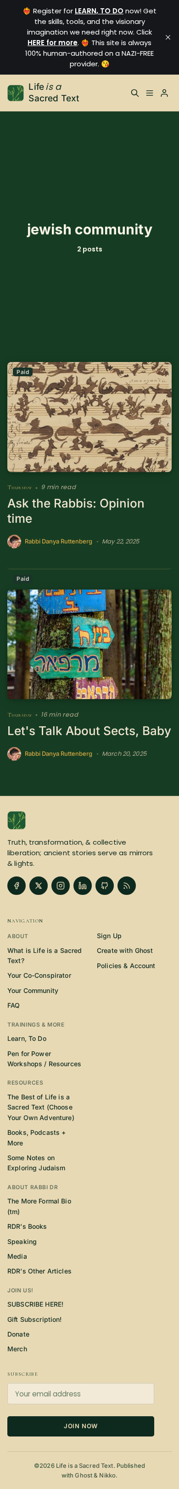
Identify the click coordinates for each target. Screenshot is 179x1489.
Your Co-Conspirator (39, 975)
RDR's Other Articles (39, 1271)
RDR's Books (27, 1226)
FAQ (13, 1005)
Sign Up (109, 936)
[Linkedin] (82, 885)
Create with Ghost (125, 950)
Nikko (107, 1475)
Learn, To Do (26, 1038)
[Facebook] (16, 885)
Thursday (19, 487)
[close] (168, 37)
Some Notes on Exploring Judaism (36, 1163)
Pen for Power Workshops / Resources (44, 1059)
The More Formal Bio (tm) (39, 1206)
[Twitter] (38, 885)
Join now (81, 1426)
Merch (17, 1349)
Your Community (32, 990)
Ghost (83, 1475)
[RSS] (126, 885)
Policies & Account (126, 965)
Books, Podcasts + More (36, 1137)
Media (17, 1256)
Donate (18, 1334)
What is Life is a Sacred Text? (44, 955)
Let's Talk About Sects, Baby (89, 731)
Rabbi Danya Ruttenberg (58, 541)
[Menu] (149, 93)
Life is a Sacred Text (84, 1465)
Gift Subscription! (34, 1319)
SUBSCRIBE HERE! (35, 1304)
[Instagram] (60, 885)
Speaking (22, 1241)
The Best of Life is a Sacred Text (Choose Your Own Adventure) (40, 1107)
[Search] (135, 93)
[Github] (104, 885)
